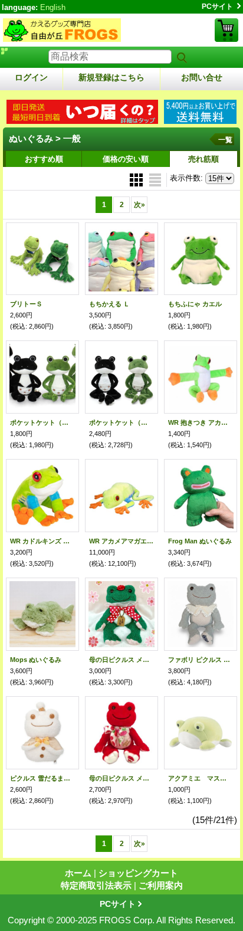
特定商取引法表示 (96, 885)
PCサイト (217, 6)
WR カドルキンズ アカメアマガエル (42, 541)
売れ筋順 (203, 159)
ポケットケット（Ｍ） (121, 422)
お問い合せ (201, 77)
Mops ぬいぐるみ (35, 659)
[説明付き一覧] (155, 179)
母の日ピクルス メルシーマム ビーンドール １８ (121, 659)
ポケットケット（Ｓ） (42, 422)
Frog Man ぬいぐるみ (200, 541)
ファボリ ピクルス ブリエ (200, 659)
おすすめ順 (44, 159)
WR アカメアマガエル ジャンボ (121, 541)
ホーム (78, 873)
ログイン (31, 77)
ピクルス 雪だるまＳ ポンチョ (42, 778)
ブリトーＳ (26, 303)
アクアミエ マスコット (200, 778)
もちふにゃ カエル (195, 303)
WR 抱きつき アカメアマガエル (200, 422)
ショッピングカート (226, 30)
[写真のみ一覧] (137, 179)
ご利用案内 (161, 885)
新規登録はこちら (111, 77)
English (52, 7)
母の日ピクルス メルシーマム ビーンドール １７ (121, 778)
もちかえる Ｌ (109, 303)
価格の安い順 (126, 159)
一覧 (225, 140)
